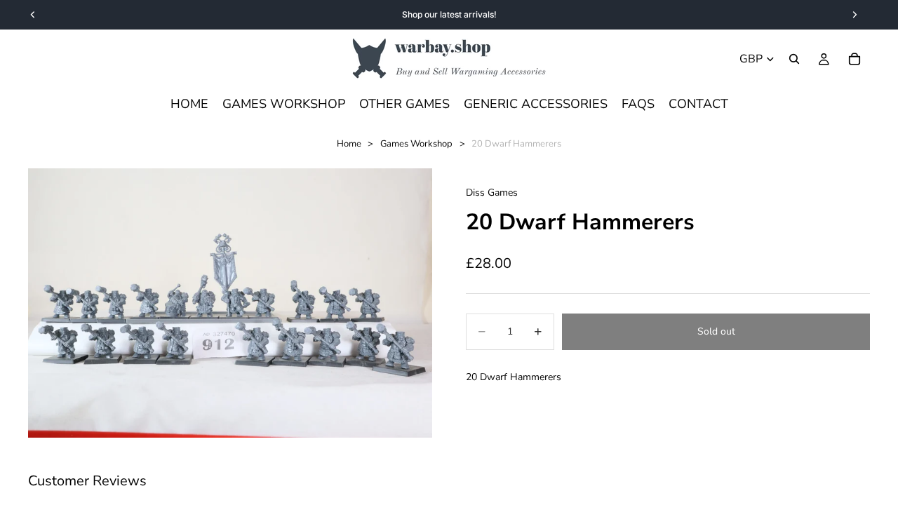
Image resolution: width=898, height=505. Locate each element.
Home (349, 143)
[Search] (794, 58)
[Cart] (854, 58)
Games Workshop (416, 143)
